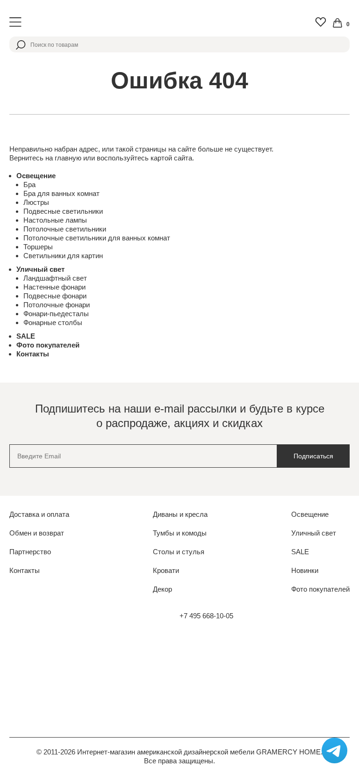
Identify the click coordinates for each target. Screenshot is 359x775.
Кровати (166, 570)
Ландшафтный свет (55, 278)
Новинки (304, 570)
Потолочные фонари (56, 305)
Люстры (36, 202)
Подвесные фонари (54, 296)
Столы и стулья (178, 552)
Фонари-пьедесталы (56, 314)
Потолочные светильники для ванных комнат (96, 238)
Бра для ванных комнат (61, 193)
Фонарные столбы (52, 322)
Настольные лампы (55, 220)
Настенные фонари (54, 287)
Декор (162, 589)
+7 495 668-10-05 (206, 616)
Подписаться (313, 456)
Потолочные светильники (64, 229)
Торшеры (38, 247)
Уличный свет (40, 269)
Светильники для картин (63, 256)
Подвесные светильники (63, 211)
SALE (25, 336)
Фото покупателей (47, 345)
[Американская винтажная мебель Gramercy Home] (179, 22)
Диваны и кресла (180, 514)
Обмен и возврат (36, 533)
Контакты (32, 354)
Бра (29, 184)
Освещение (36, 176)
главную (68, 158)
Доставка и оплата (39, 514)
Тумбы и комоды (180, 533)
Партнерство (30, 552)
